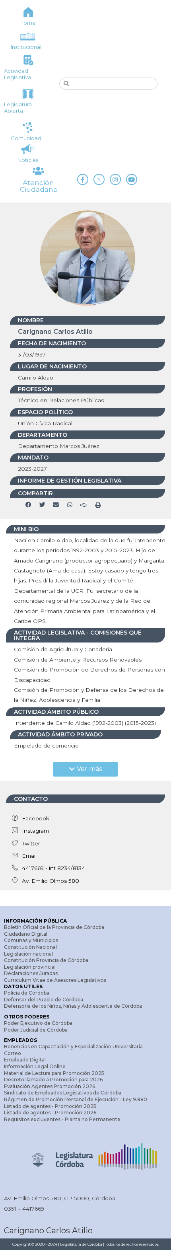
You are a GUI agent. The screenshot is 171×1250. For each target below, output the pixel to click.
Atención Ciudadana (38, 185)
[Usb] (83, 505)
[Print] (97, 505)
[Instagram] (115, 179)
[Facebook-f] (82, 179)
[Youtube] (131, 179)
